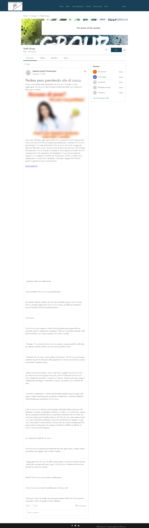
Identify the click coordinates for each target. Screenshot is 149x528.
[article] (55, 293)
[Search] (106, 50)
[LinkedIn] (79, 526)
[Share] (85, 71)
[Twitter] (75, 526)
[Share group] (124, 49)
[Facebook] (72, 526)
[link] (30, 58)
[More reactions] (35, 505)
